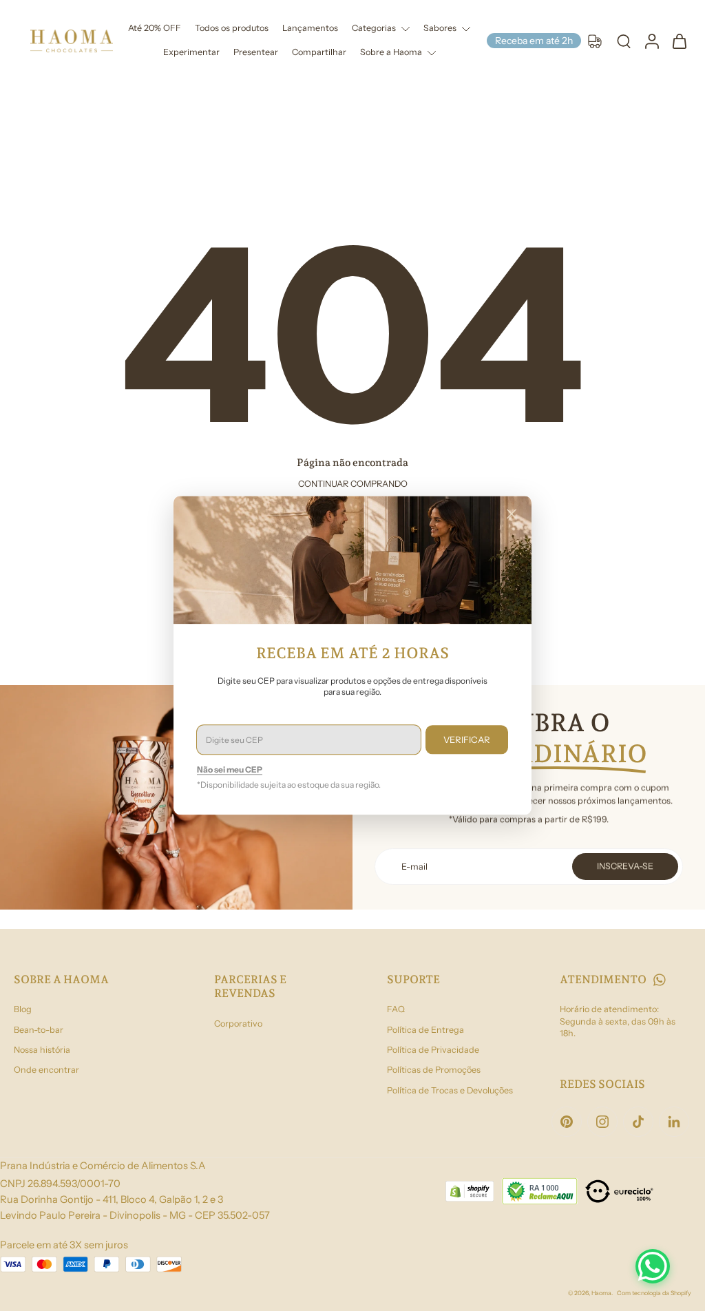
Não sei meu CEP (229, 770)
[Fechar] (511, 514)
